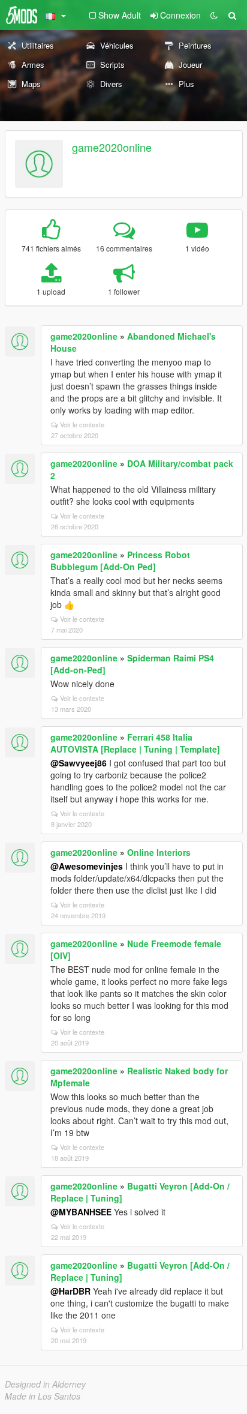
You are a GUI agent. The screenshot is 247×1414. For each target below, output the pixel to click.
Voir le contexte (82, 424)
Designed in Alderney (45, 1384)
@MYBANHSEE (81, 1212)
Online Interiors (159, 852)
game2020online (112, 147)
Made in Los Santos (42, 1396)
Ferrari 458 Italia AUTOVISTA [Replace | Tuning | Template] (135, 743)
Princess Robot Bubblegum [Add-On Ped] (120, 561)
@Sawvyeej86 (78, 763)
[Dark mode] (214, 15)
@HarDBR (70, 1291)
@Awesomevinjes (86, 866)
